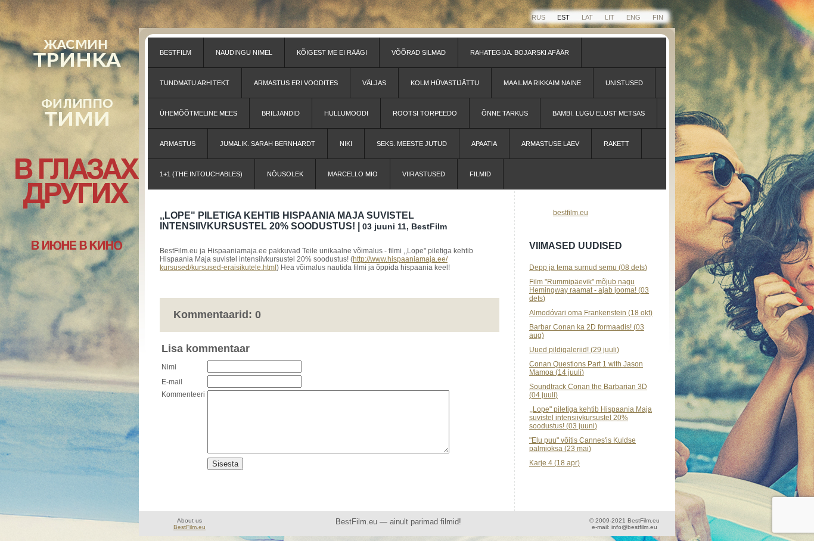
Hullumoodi (346, 113)
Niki (346, 143)
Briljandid (281, 113)
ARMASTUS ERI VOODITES (296, 82)
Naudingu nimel (244, 52)
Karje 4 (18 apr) (554, 463)
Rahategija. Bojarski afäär (519, 52)
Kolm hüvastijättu (445, 82)
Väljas (374, 82)
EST (563, 17)
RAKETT (616, 143)
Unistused (624, 82)
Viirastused (423, 174)
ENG (633, 17)
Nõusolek (285, 174)
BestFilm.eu (189, 527)
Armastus (177, 143)
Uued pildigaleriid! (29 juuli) (574, 350)
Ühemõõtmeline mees (198, 113)
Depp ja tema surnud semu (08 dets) (588, 267)
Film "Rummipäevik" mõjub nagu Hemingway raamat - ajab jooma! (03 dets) (589, 290)
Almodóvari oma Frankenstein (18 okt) (591, 313)
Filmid (480, 174)
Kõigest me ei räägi (332, 52)
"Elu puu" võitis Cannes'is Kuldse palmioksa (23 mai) (582, 444)
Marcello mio (353, 174)
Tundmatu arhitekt (194, 82)
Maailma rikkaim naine (542, 82)
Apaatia (484, 143)
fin (658, 17)
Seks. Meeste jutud (412, 143)
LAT (587, 17)
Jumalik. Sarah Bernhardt (267, 143)
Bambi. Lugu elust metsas (598, 113)
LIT (609, 17)
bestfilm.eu (570, 213)
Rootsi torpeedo (425, 113)
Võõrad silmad (419, 52)
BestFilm (175, 52)
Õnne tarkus (504, 113)
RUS (538, 17)
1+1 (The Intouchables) (201, 174)
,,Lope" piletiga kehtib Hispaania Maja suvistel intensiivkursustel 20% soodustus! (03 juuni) (590, 417)
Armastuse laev (550, 143)
